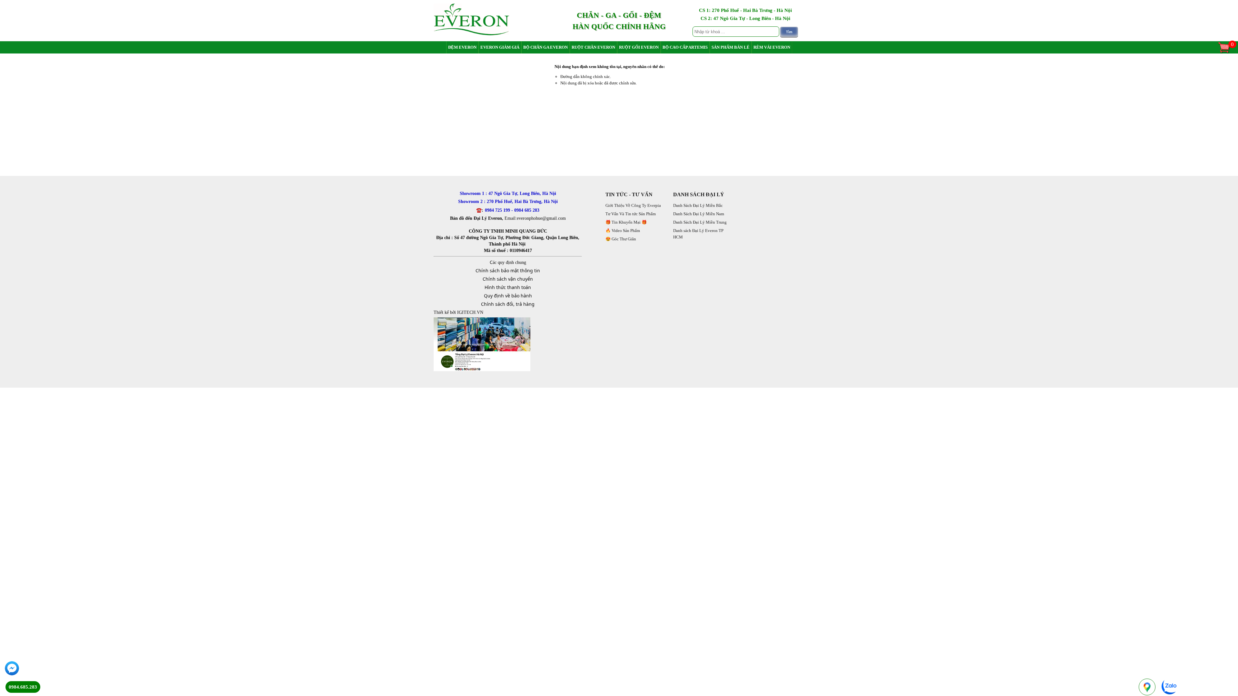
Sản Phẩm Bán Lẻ (731, 47)
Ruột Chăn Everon (593, 47)
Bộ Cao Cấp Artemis (685, 47)
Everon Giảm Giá (499, 47)
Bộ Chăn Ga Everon (545, 47)
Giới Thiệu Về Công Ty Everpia (633, 205)
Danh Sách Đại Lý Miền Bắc (698, 205)
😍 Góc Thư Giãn (620, 239)
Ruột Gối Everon (639, 47)
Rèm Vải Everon (771, 47)
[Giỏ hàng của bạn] (1227, 52)
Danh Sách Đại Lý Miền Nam (698, 213)
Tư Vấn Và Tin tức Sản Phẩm (630, 213)
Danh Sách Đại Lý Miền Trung (700, 222)
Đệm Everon (462, 47)
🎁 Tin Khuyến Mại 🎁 (626, 222)
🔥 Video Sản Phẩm (622, 230)
